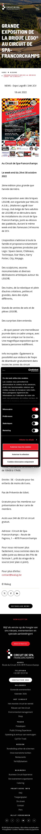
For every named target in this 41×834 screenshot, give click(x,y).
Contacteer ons (20, 680)
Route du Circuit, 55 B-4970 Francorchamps (20, 665)
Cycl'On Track (20, 739)
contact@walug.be (12, 574)
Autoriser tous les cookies (20, 447)
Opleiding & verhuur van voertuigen (20, 734)
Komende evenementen (20, 689)
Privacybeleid (6, 829)
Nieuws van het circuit (20, 708)
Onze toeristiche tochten (20, 753)
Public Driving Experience (20, 730)
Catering (20, 783)
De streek (20, 801)
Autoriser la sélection (20, 454)
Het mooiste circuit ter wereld (20, 703)
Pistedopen (20, 726)
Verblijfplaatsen (20, 761)
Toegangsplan (20, 797)
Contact (20, 805)
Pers (20, 809)
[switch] (35, 416)
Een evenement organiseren (20, 779)
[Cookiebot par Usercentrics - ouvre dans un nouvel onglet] (28, 370)
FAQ (20, 793)
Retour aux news (20, 606)
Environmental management (20, 712)
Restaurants (20, 757)
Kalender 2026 (20, 694)
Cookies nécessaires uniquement (20, 462)
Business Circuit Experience (20, 774)
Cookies (15, 829)
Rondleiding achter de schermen (20, 748)
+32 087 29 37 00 (20, 673)
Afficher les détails (26, 440)
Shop (20, 716)
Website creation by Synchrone (29, 829)
